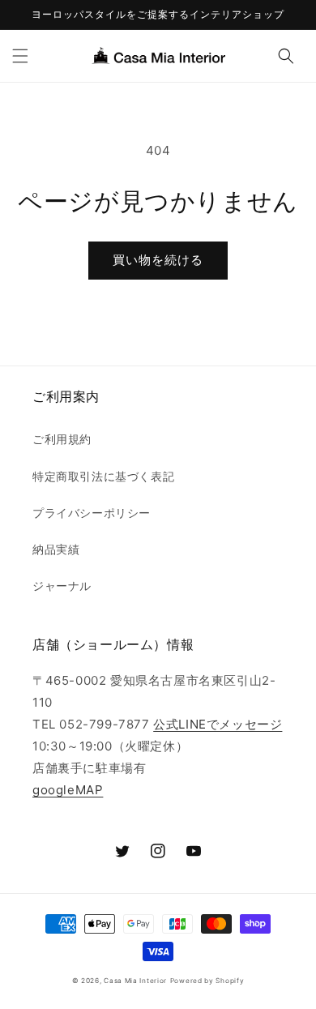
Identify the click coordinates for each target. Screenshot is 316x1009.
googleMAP (67, 789)
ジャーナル (62, 585)
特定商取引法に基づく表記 (103, 476)
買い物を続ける (158, 259)
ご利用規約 (62, 439)
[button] (20, 56)
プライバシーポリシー (91, 512)
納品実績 (55, 549)
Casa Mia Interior (135, 981)
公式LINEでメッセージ (217, 724)
